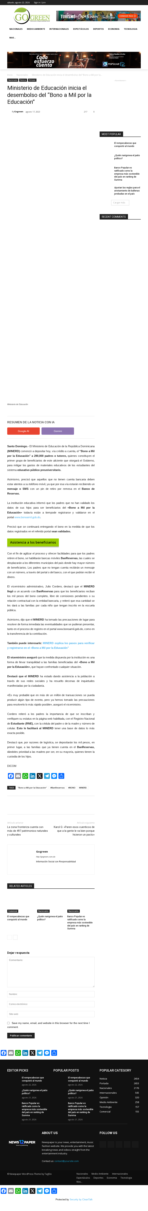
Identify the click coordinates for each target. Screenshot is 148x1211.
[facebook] (37, 867)
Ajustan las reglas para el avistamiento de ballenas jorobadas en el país (127, 190)
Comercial (12, 911)
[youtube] (50, 867)
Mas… (79, 1181)
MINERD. (83, 787)
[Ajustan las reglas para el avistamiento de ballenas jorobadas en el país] (106, 190)
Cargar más (119, 202)
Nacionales (16, 29)
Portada (32, 80)
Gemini (58, 431)
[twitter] (43, 867)
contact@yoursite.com (67, 1161)
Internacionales (59, 29)
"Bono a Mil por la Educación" (32, 787)
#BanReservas (57, 787)
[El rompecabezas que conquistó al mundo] (20, 903)
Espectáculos (81, 29)
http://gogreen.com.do (45, 857)
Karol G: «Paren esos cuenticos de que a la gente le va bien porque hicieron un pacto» (74, 830)
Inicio (10, 74)
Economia (113, 29)
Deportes (98, 29)
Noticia (23, 80)
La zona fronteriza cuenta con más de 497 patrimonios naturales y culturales (27, 830)
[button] (136, 46)
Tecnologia (130, 29)
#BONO (71, 787)
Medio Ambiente (36, 29)
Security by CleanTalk (81, 1199)
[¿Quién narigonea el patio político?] (50, 903)
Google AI (23, 431)
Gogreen (18, 111)
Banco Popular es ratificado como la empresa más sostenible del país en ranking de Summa (80, 922)
